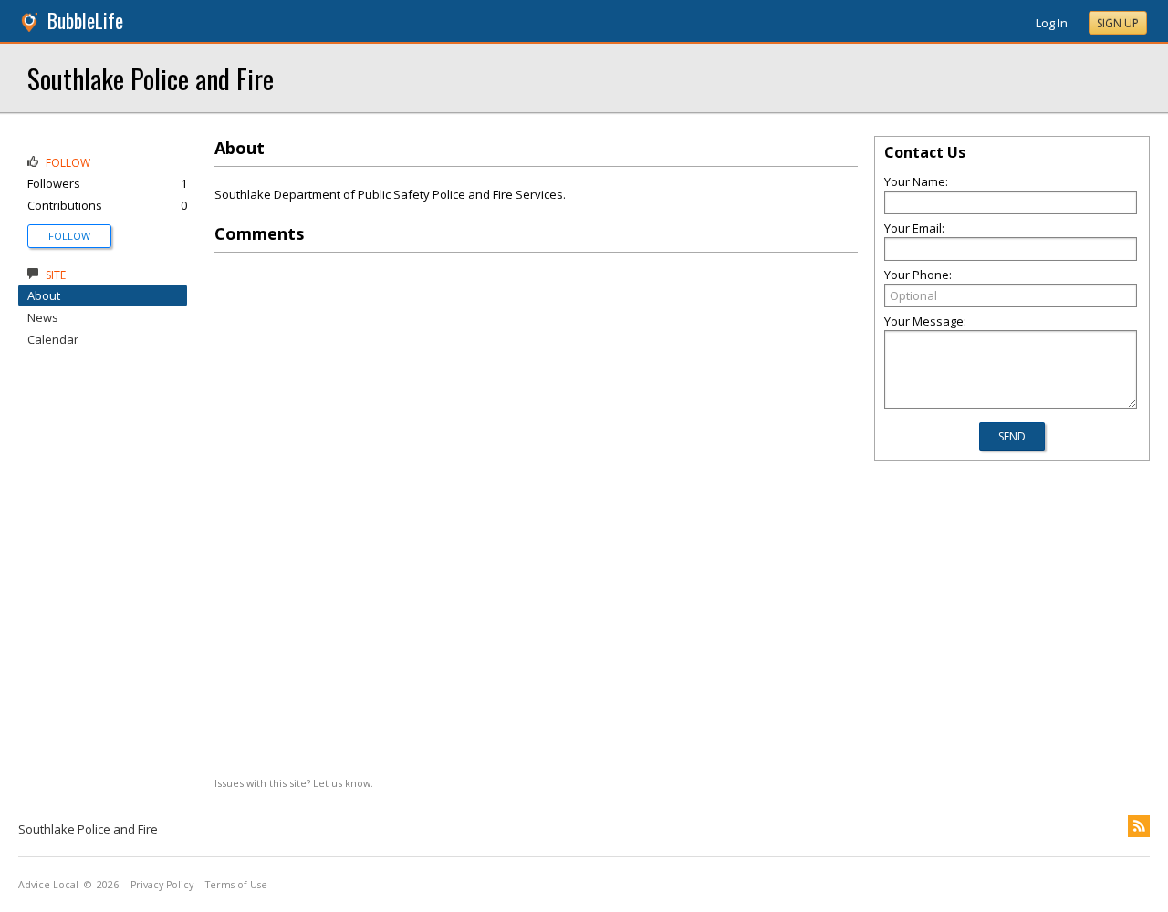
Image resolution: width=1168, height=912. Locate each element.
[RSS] (1139, 826)
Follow (69, 236)
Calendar (52, 339)
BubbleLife (85, 20)
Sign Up (1118, 23)
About (43, 295)
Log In (1052, 23)
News (42, 317)
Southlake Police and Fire (150, 78)
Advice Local (48, 884)
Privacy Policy (161, 884)
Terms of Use (236, 884)
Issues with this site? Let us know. (293, 783)
